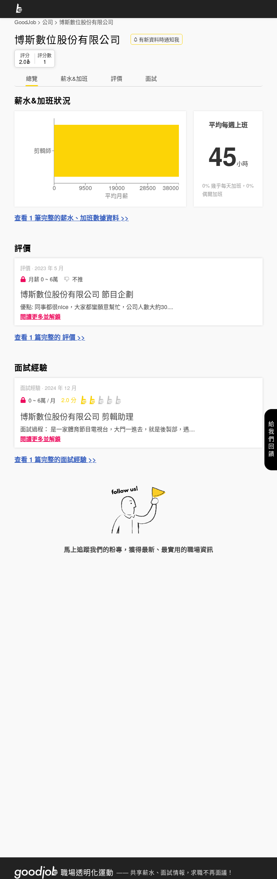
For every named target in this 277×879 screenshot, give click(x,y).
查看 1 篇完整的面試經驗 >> (55, 459)
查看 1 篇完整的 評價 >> (49, 337)
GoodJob (25, 22)
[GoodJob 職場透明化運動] (20, 9)
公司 (47, 22)
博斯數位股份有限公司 (86, 22)
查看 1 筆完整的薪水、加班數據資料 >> (71, 218)
